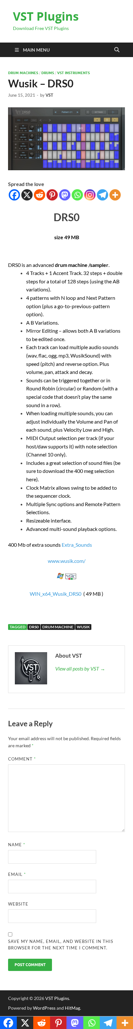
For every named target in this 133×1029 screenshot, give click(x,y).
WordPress (44, 1008)
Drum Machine (57, 626)
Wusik (83, 626)
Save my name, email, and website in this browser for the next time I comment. (60, 944)
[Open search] (117, 50)
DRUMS (47, 73)
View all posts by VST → (80, 668)
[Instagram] (90, 195)
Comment (22, 758)
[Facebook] (14, 195)
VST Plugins (46, 16)
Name (16, 844)
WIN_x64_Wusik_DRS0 (55, 594)
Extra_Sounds (77, 545)
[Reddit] (39, 195)
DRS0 (34, 626)
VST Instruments (73, 73)
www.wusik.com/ (67, 561)
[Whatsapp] (77, 195)
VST (49, 95)
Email (17, 874)
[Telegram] (102, 195)
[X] (27, 195)
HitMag (72, 1008)
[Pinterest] (52, 195)
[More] (115, 195)
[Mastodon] (64, 195)
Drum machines (23, 73)
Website (18, 903)
